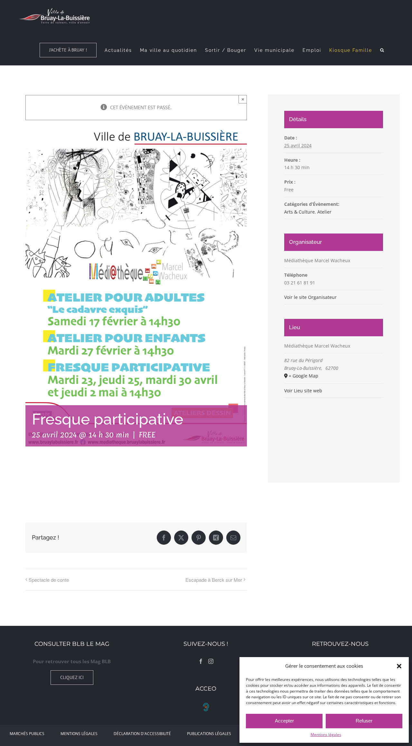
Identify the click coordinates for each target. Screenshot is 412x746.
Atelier (324, 212)
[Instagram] (210, 661)
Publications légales (209, 733)
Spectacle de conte (49, 579)
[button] (399, 666)
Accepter (284, 720)
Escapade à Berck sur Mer (213, 579)
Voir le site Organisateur (310, 297)
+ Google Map (303, 376)
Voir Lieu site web (303, 390)
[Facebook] (200, 661)
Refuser (364, 720)
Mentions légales (326, 734)
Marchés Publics (27, 733)
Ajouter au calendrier (57, 482)
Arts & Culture (299, 212)
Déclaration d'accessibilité (142, 733)
